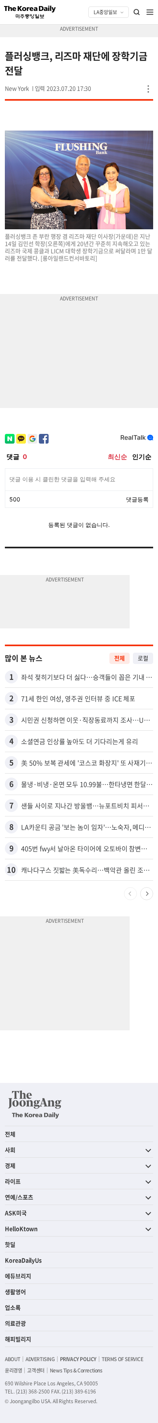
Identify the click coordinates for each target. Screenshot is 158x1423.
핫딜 (10, 1244)
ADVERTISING (40, 1359)
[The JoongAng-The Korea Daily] (35, 1104)
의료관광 (15, 1323)
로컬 (143, 658)
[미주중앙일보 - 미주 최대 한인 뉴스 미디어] (30, 12)
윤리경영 (13, 1370)
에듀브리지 (18, 1276)
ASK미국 (16, 1213)
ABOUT (12, 1359)
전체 (119, 658)
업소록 (13, 1307)
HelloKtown (21, 1228)
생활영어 (15, 1292)
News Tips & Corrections (76, 1370)
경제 (10, 1165)
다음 (146, 893)
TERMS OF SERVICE (122, 1359)
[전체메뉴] (150, 12)
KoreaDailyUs (23, 1260)
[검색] (137, 12)
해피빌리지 (18, 1339)
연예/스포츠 (19, 1197)
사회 (10, 1150)
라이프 (13, 1181)
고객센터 (35, 1370)
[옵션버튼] (148, 89)
